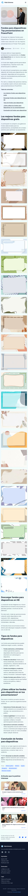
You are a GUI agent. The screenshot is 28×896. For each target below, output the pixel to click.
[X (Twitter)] (9, 852)
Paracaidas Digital (17, 892)
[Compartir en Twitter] (25, 837)
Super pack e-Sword (5, 871)
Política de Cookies (5, 881)
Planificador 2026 (5, 862)
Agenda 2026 (4, 859)
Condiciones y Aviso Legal (7, 883)
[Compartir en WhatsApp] (22, 837)
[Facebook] (2, 852)
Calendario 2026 (4, 860)
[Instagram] (5, 852)
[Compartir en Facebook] (19, 837)
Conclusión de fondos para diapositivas (15, 110)
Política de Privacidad (6, 879)
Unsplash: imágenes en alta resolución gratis (12, 792)
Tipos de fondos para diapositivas (13, 102)
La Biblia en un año (5, 869)
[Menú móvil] (25, 2)
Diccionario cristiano (5, 872)
